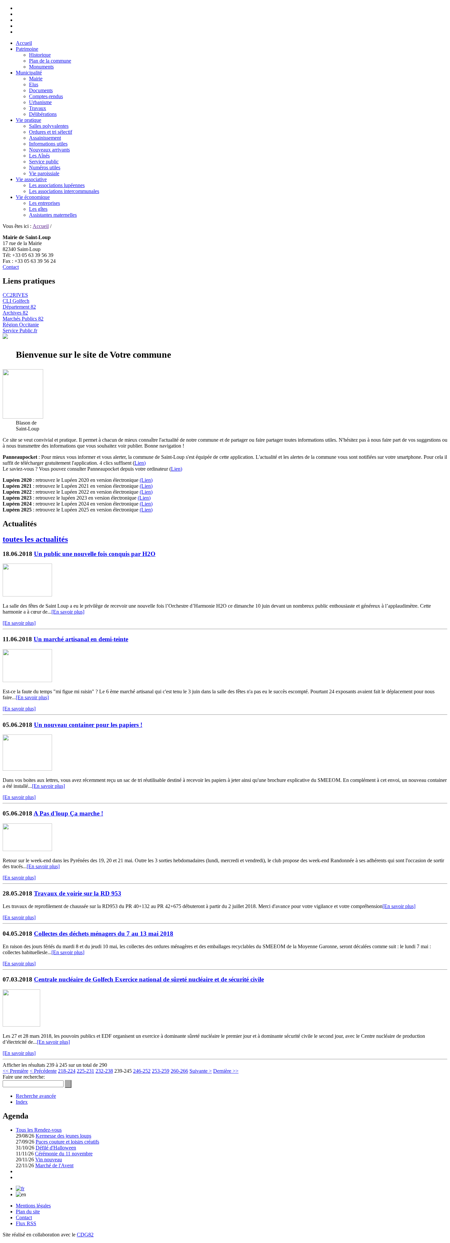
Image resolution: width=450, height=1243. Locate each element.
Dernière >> (226, 1071)
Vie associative (31, 179)
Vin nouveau (48, 1159)
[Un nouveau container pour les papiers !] (27, 769)
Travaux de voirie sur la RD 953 (77, 893)
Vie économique (33, 197)
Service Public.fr (20, 330)
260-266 (179, 1071)
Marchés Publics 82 (23, 318)
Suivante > (200, 1071)
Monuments (41, 66)
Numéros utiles (44, 167)
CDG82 (85, 1234)
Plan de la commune (50, 61)
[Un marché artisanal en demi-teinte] (27, 680)
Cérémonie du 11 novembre (64, 1153)
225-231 (85, 1071)
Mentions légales (33, 1205)
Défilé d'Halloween (56, 1147)
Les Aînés (39, 155)
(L (142, 509)
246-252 (142, 1071)
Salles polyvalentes (49, 126)
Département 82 (19, 307)
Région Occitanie (21, 324)
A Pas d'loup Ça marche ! (68, 813)
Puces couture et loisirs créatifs (67, 1142)
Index (22, 1102)
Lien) (140, 463)
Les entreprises (44, 203)
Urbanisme (40, 102)
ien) (149, 509)
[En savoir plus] (67, 612)
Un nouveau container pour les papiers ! (88, 724)
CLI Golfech (16, 301)
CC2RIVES (15, 295)
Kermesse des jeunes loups (63, 1136)
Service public (44, 161)
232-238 (104, 1071)
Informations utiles (48, 144)
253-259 (160, 1071)
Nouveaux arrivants (49, 149)
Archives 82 (15, 313)
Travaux (37, 108)
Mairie (35, 78)
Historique (40, 55)
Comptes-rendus (46, 96)
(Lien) (146, 480)
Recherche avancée (36, 1096)
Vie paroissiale (44, 173)
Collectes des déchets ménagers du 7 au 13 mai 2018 (103, 933)
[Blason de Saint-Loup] (23, 417)
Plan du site (28, 1211)
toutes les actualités (35, 539)
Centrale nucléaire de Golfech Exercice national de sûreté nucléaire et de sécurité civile (149, 979)
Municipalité (29, 72)
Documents (41, 90)
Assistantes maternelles (53, 215)
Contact (11, 267)
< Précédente (43, 1071)
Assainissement (45, 138)
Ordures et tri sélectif (50, 132)
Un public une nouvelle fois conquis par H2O (94, 553)
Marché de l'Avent (54, 1165)
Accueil (24, 43)
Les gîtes (38, 209)
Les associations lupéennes (57, 185)
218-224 (66, 1071)
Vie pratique (28, 120)
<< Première (15, 1071)
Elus (33, 84)
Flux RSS (26, 1223)
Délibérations (43, 114)
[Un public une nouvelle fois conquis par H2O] (27, 594)
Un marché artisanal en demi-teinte (81, 639)
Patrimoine (27, 49)
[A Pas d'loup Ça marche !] (27, 849)
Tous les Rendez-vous (39, 1130)
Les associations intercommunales (64, 191)
